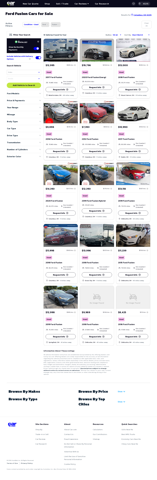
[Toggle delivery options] (38, 57)
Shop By (38, 429)
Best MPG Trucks (128, 434)
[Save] (74, 42)
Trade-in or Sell (42, 434)
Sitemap (96, 439)
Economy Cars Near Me (131, 439)
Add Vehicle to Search (24, 85)
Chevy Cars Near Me (130, 444)
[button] (134, 4)
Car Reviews (40, 439)
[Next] (76, 112)
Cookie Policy (70, 464)
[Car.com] (11, 4)
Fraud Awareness (71, 439)
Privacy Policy (27, 463)
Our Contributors (100, 434)
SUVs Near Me (127, 429)
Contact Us (68, 434)
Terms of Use (12, 463)
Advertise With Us (71, 451)
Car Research (41, 444)
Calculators (98, 429)
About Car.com (70, 429)
